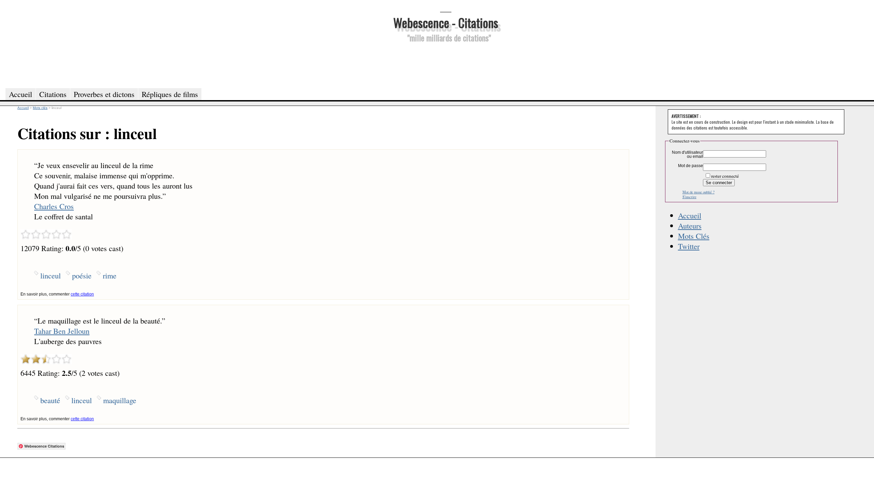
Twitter (689, 246)
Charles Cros (54, 206)
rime (109, 275)
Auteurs (690, 225)
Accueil (689, 215)
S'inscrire (689, 196)
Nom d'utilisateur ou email (687, 154)
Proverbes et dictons (104, 94)
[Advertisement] (445, 64)
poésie (81, 275)
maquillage (119, 400)
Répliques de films (170, 94)
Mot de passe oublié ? (698, 192)
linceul (50, 275)
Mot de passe (690, 166)
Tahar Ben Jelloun (61, 331)
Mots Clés (693, 236)
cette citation (82, 294)
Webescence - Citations (445, 22)
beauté (50, 400)
